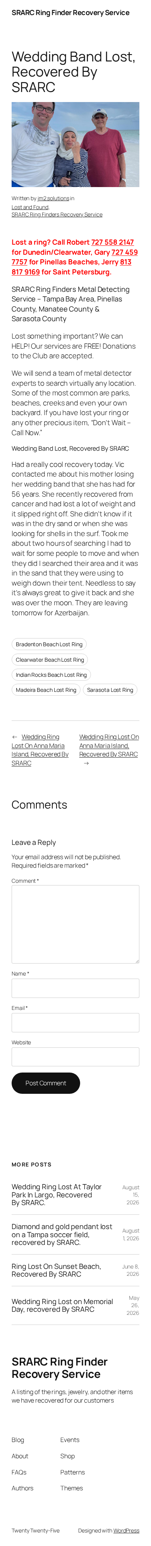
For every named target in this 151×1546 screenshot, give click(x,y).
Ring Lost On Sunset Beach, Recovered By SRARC (56, 1270)
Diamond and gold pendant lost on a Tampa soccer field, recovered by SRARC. (62, 1234)
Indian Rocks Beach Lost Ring (51, 674)
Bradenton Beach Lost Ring (49, 644)
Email (20, 1007)
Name (20, 973)
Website (21, 1042)
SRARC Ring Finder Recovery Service (70, 12)
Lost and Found (30, 207)
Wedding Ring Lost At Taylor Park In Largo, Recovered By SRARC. (57, 1195)
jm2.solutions (53, 198)
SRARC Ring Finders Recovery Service (57, 214)
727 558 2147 (112, 242)
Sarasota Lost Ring (110, 689)
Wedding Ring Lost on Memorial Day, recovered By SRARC (62, 1305)
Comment (25, 880)
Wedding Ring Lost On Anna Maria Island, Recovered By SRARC (40, 749)
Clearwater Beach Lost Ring (50, 659)
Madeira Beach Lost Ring (46, 689)
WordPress (126, 1530)
